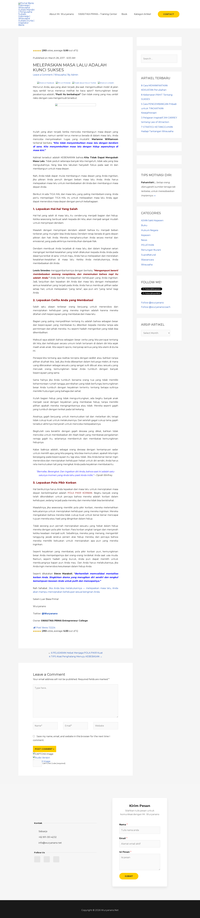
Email (123, 838)
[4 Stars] (38, 51)
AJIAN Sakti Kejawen (152, 220)
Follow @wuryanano (152, 302)
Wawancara (147, 259)
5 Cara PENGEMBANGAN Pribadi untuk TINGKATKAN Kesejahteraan (158, 108)
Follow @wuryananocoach (155, 307)
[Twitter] (37, 859)
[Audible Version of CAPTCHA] (41, 757)
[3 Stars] (37, 51)
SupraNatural (148, 255)
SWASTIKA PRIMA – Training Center (97, 14)
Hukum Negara (149, 230)
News (144, 240)
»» (155, 195)
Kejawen (145, 235)
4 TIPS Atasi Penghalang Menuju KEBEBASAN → (75, 656)
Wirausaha (60, 74)
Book (124, 14)
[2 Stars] (35, 51)
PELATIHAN (147, 245)
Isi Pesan (125, 852)
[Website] (105, 726)
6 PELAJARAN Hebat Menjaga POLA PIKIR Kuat (77, 653)
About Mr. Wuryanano (61, 14)
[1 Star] (34, 51)
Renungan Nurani (151, 250)
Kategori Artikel (142, 14)
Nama (123, 824)
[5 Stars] (40, 51)
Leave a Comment (43, 74)
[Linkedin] (47, 859)
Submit (129, 876)
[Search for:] (159, 58)
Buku (144, 225)
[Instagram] (56, 859)
